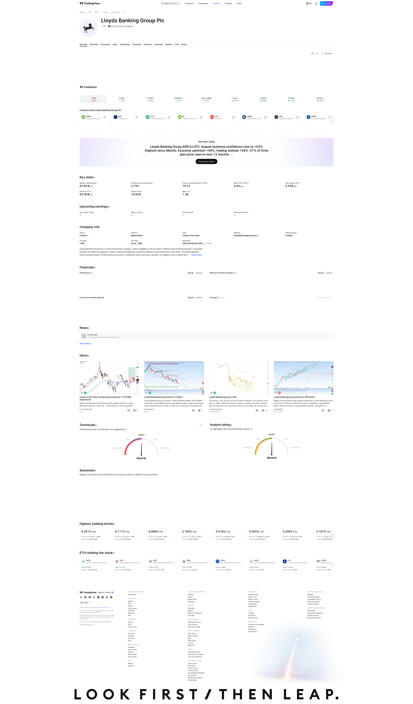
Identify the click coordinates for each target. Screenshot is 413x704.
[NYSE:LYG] (146, 393)
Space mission (193, 636)
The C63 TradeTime (195, 657)
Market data (192, 599)
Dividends (131, 638)
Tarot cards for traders (196, 654)
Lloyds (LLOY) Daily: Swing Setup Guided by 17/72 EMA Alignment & (105, 398)
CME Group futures (194, 622)
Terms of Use (192, 663)
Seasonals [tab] (158, 44)
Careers (190, 643)
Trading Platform (313, 604)
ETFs (129, 603)
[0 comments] (128, 410)
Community (203, 3)
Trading (251, 613)
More (239, 3)
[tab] (190, 272)
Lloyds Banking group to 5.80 (222, 397)
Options (130, 652)
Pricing (190, 597)
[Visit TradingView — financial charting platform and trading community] (88, 87)
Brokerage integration (315, 613)
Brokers (228, 3)
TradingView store (194, 652)
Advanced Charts (313, 601)
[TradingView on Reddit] (111, 597)
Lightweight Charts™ (314, 599)
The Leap (191, 615)
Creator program (254, 601)
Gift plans (191, 601)
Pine (129, 615)
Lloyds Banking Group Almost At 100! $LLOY (294, 397)
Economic (131, 633)
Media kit (191, 645)
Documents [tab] (105, 44)
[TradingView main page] (90, 3)
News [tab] (115, 44)
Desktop (131, 666)
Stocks (130, 601)
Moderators (252, 606)
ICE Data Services (104, 607)
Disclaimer (191, 666)
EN (310, 3)
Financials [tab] (94, 44)
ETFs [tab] (177, 44)
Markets (216, 3)
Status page (192, 680)
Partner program (313, 615)
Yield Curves (132, 650)
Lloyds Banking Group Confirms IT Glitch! (163, 397)
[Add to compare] (104, 117)
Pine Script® (132, 657)
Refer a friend (253, 599)
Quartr (109, 622)
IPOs (129, 640)
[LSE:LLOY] (81, 393)
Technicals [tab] (136, 44)
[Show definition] (98, 183)
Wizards (251, 627)
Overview (191, 608)
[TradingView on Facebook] (85, 597)
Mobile (130, 663)
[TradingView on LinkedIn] (98, 597)
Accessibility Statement (196, 673)
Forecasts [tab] (148, 44)
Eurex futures (192, 624)
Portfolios (131, 647)
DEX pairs (131, 613)
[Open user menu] (316, 3)
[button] (195, 3)
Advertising (311, 611)
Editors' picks (253, 618)
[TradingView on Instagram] (94, 597)
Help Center (192, 640)
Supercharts (132, 594)
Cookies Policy (193, 670)
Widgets (310, 594)
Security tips (192, 675)
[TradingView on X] (81, 597)
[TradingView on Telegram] (102, 597)
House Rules (252, 604)
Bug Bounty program (195, 677)
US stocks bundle (194, 627)
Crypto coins (132, 608)
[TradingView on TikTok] (106, 597)
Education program (314, 618)
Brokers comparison (195, 613)
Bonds (130, 606)
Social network (253, 594)
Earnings (131, 636)
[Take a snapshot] (312, 53)
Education (251, 615)
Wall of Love (252, 597)
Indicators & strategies (256, 624)
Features (191, 594)
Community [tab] (125, 44)
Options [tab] (168, 44)
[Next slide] (332, 383)
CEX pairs (131, 611)
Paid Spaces (252, 631)
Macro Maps (132, 654)
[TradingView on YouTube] (89, 597)
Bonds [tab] (184, 44)
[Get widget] (317, 53)
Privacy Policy (193, 668)
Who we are (192, 633)
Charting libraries (313, 597)
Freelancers (252, 629)
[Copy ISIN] (204, 244)
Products (189, 3)
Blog (189, 638)
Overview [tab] (83, 44)
